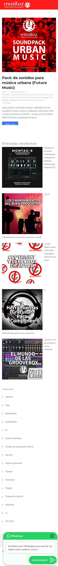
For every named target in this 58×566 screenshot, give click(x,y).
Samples (22, 100)
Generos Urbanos (18, 95)
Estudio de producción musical (19, 446)
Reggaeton (13, 100)
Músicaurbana (20, 97)
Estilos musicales (13, 438)
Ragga (46, 97)
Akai (7, 405)
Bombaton (6, 95)
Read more (10, 124)
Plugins (8, 488)
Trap (35, 100)
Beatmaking (10, 413)
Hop (51, 95)
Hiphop (46, 95)
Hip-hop (38, 95)
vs (6, 512)
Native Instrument (13, 463)
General (9, 454)
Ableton (9, 396)
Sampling (9, 504)
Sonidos (29, 100)
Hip (33, 95)
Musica (11, 97)
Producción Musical (34, 97)
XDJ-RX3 (9, 521)
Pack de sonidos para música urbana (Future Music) (24, 82)
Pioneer (9, 471)
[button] (52, 536)
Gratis (28, 95)
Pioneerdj (9, 479)
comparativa (11, 421)
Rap (51, 97)
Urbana (41, 100)
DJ (6, 430)
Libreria (5, 97)
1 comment (6, 103)
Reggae (5, 100)
